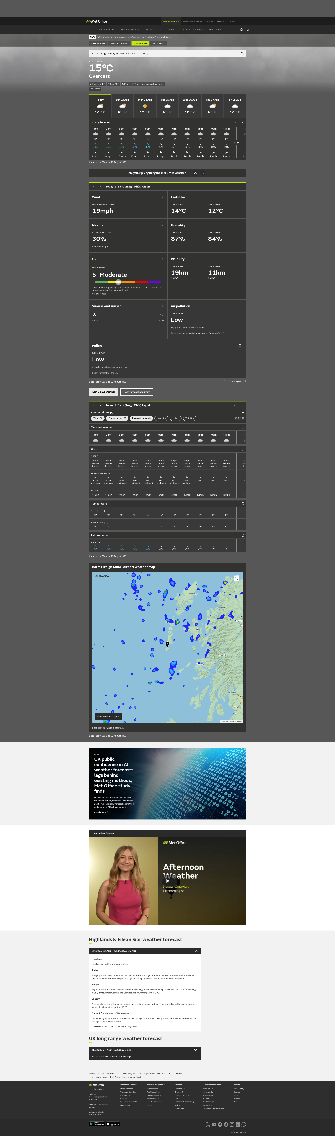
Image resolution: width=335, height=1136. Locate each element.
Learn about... (216, 29)
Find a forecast (106, 29)
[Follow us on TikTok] (226, 1124)
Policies (237, 1085)
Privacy (237, 1098)
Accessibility (239, 1089)
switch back (165, 37)
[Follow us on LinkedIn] (238, 1124)
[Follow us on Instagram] (232, 1124)
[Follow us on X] (208, 1124)
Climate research (154, 1095)
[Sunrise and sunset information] (161, 306)
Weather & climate (171, 21)
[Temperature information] (242, 503)
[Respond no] (202, 173)
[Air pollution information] (240, 306)
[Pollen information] (240, 345)
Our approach (152, 1089)
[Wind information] (242, 449)
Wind (95, 418)
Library (149, 1105)
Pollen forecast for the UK (105, 372)
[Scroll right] (242, 122)
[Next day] (100, 186)
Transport (179, 1092)
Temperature (114, 418)
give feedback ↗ (148, 37)
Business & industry (183, 1095)
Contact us (208, 1105)
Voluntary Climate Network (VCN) (96, 1113)
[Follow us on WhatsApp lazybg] (243, 1124)
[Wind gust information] (161, 197)
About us (221, 21)
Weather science (154, 1092)
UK (158, 43)
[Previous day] (93, 186)
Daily (98, 43)
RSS (235, 1102)
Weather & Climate (128, 1085)
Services (209, 21)
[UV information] (161, 259)
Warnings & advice (130, 29)
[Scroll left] (235, 122)
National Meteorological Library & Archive (98, 1097)
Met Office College (97, 1089)
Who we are (208, 1089)
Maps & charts (153, 29)
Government (180, 1089)
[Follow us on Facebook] (220, 1124)
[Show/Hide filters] (242, 412)
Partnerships (208, 1102)
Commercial (208, 1092)
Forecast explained (235, 381)
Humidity (161, 418)
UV (175, 418)
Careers (232, 21)
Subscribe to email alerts (213, 1108)
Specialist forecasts (192, 29)
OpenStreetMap (236, 721)
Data (177, 1098)
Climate (172, 29)
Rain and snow (138, 418)
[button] (167, 644)
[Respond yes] (195, 173)
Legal (236, 1095)
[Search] (241, 52)
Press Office (208, 1095)
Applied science (153, 1098)
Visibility (189, 418)
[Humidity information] (240, 225)
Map (140, 43)
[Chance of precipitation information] (161, 225)
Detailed (119, 43)
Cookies (237, 1092)
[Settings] (241, 29)
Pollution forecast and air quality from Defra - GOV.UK (197, 333)
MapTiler (225, 721)
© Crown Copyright (238, 1133)
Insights (178, 1105)
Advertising (179, 1108)
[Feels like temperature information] (240, 197)
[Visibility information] (240, 259)
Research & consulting (184, 1102)
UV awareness (99, 293)
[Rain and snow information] (242, 535)
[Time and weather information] (242, 427)
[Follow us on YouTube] (214, 1124)
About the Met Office (212, 1085)
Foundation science (155, 1102)
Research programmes (192, 21)
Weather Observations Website (98, 1105)
